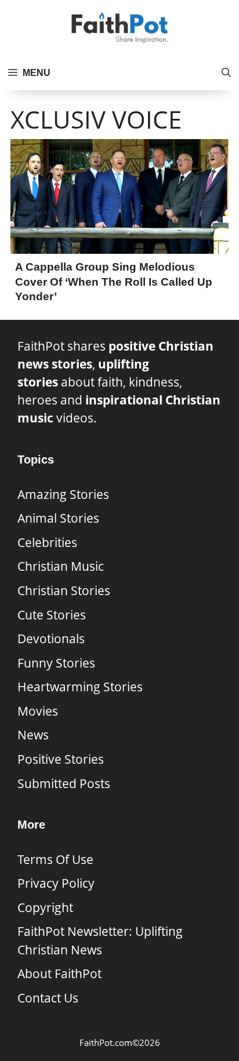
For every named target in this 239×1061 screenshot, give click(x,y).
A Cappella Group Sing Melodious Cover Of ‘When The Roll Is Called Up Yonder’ (113, 281)
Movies (37, 711)
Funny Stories (56, 663)
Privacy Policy (56, 883)
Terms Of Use (55, 859)
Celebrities (47, 542)
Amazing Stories (63, 494)
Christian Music (60, 566)
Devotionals (51, 638)
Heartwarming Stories (80, 687)
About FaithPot (59, 973)
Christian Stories (63, 590)
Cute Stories (51, 615)
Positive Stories (60, 759)
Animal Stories (58, 518)
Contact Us (47, 998)
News (33, 735)
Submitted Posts (63, 783)
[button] (226, 73)
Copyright (45, 907)
